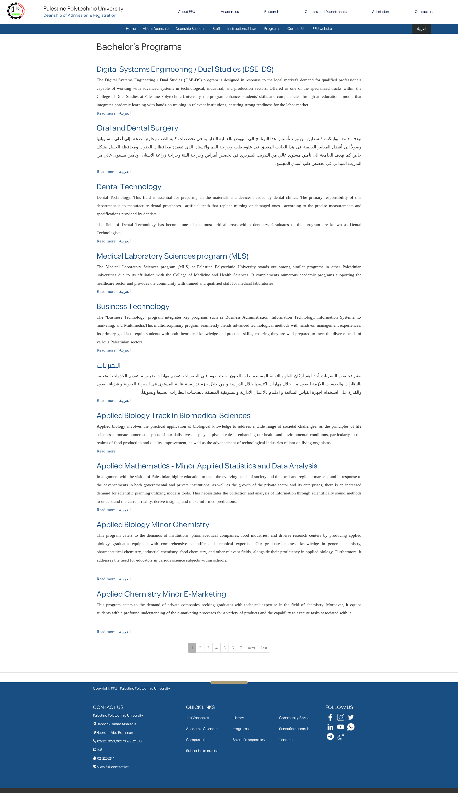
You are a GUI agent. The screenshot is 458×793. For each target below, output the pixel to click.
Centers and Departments (326, 12)
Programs (272, 29)
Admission (380, 12)
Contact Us (296, 29)
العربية (421, 29)
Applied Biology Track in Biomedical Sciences (173, 416)
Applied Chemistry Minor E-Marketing (161, 594)
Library (238, 718)
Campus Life (196, 740)
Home (131, 29)
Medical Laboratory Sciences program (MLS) (173, 256)
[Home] (16, 10)
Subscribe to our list (202, 751)
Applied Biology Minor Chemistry (153, 525)
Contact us (423, 12)
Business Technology (133, 307)
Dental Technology (129, 187)
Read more (106, 113)
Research (271, 12)
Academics (230, 12)
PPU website (322, 29)
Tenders (285, 740)
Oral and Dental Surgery (137, 128)
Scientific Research (294, 729)
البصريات (109, 365)
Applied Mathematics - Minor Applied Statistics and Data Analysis (207, 466)
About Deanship (156, 29)
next (251, 648)
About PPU (186, 12)
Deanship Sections (190, 29)
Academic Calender (202, 729)
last (264, 648)
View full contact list (113, 767)
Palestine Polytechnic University (83, 9)
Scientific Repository (249, 740)
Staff (216, 29)
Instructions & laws (242, 29)
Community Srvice (294, 718)
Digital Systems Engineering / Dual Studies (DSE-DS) (185, 69)
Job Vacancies (197, 718)
